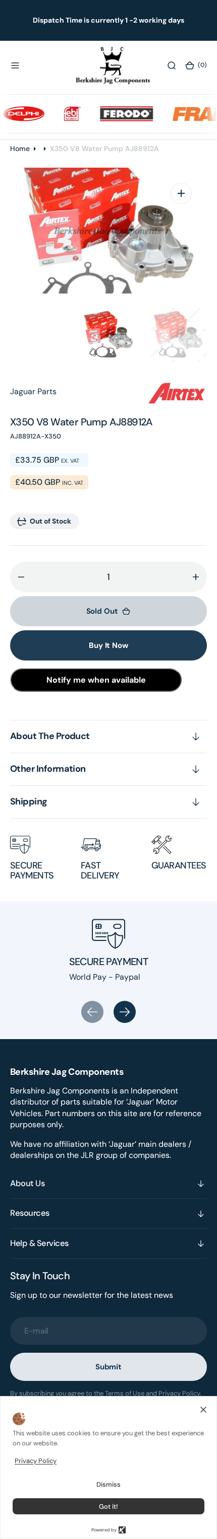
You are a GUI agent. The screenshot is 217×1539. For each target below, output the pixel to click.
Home (20, 148)
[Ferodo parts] (119, 113)
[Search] (172, 65)
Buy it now (108, 645)
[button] (15, 65)
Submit (108, 1367)
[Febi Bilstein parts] (65, 113)
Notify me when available (96, 680)
